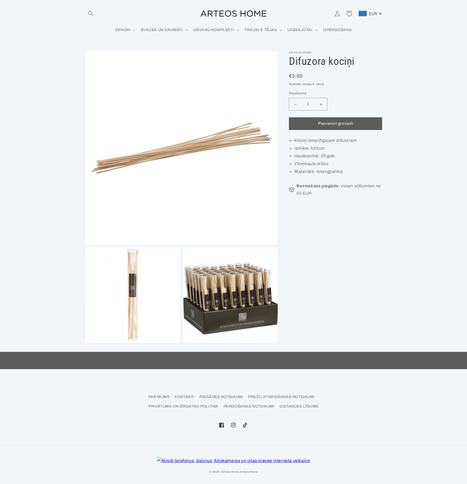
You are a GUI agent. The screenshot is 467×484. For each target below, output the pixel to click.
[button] (91, 13)
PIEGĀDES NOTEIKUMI (221, 397)
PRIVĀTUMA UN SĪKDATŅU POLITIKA (183, 406)
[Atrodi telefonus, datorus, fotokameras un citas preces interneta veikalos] (233, 461)
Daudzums (297, 93)
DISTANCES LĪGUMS (299, 406)
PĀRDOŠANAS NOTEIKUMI (249, 406)
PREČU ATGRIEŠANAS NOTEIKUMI (281, 397)
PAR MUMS (159, 397)
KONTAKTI (184, 397)
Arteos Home (230, 471)
